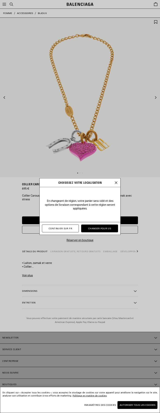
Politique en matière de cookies (90, 395)
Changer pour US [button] (99, 228)
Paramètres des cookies (100, 404)
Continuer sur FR (60, 228)
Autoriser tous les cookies (137, 404)
